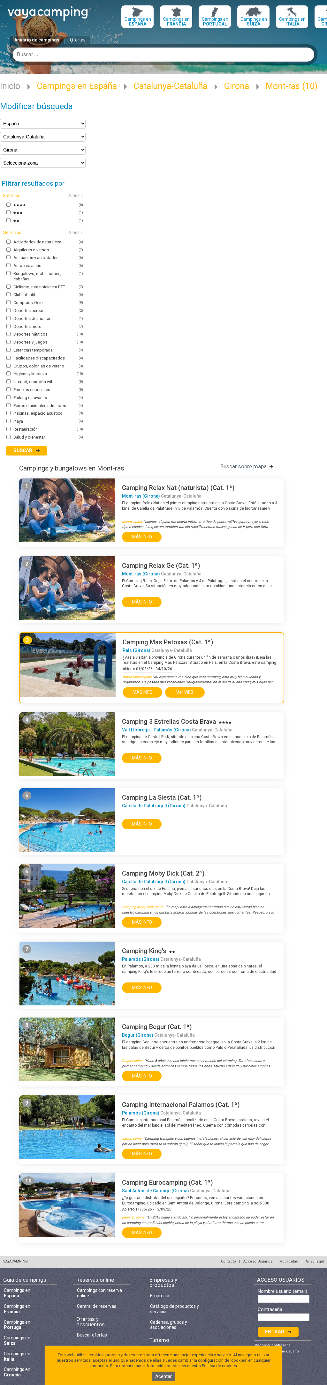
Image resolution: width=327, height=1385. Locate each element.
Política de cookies (219, 1365)
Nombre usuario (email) (282, 1291)
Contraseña (270, 1309)
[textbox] (163, 55)
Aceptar (163, 1376)
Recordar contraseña (273, 1345)
